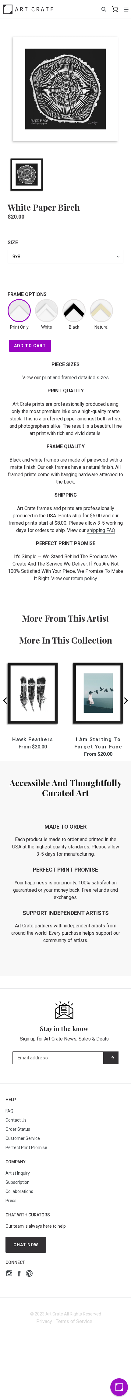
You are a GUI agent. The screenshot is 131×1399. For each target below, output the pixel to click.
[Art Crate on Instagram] (9, 1274)
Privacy (44, 1321)
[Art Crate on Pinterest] (29, 1274)
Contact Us (16, 1120)
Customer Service (22, 1138)
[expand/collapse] (126, 9)
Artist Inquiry (17, 1173)
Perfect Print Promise (26, 1147)
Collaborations (19, 1191)
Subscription (17, 1182)
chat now (25, 1244)
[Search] (104, 9)
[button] (124, 701)
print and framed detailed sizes (75, 377)
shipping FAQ (101, 530)
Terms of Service (74, 1321)
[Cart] (115, 9)
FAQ (9, 1110)
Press (10, 1200)
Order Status (17, 1129)
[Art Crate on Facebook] (19, 1274)
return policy (84, 578)
